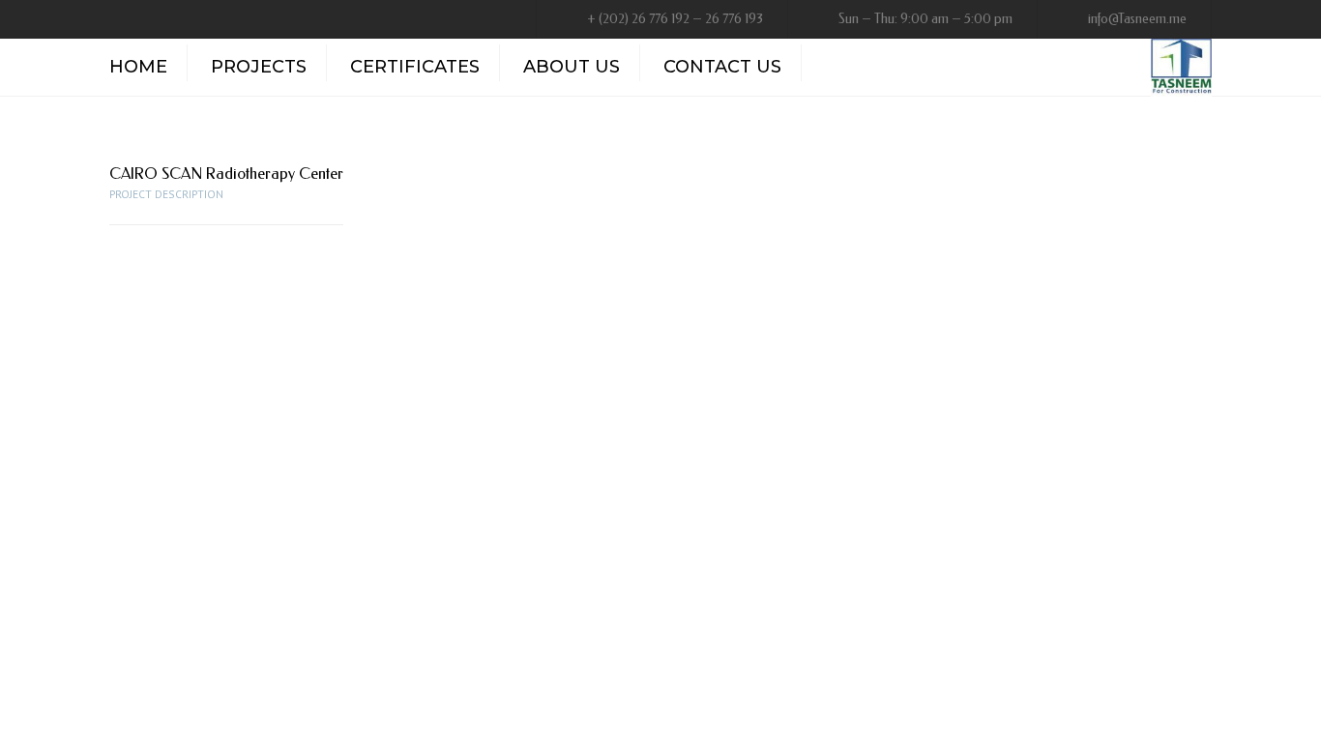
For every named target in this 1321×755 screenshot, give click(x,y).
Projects (259, 66)
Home (138, 66)
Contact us (722, 66)
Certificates (415, 66)
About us (571, 66)
